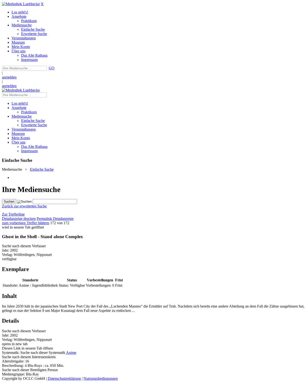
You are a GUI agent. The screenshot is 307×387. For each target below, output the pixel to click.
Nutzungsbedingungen (100, 378)
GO (51, 68)
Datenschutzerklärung (64, 378)
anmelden (9, 77)
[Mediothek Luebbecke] (21, 4)
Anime (71, 353)
